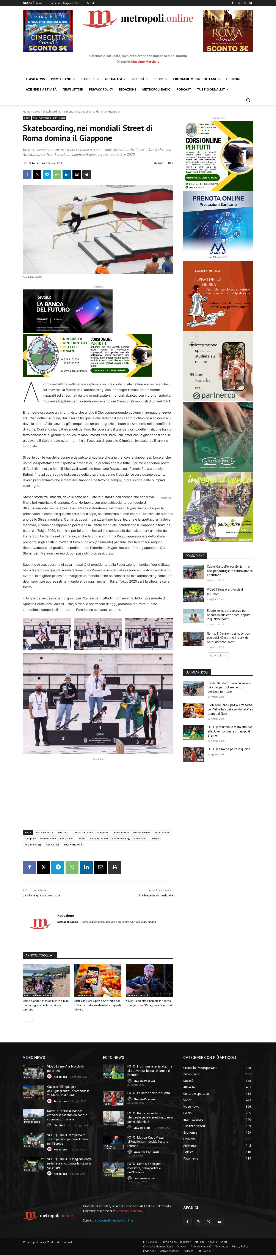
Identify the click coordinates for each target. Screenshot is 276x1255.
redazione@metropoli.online (113, 1220)
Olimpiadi (30, 838)
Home (26, 111)
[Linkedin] (67, 174)
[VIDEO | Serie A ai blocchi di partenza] (193, 595)
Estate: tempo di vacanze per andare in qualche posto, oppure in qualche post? (229, 615)
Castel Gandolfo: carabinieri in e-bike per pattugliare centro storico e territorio (46, 1005)
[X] (244, 3)
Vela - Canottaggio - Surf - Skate (49, 117)
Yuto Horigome (73, 844)
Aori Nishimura (44, 832)
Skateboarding (121, 838)
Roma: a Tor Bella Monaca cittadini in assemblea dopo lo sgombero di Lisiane (67, 1115)
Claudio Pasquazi (145, 1080)
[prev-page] (25, 1019)
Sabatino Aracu (99, 838)
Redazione (38, 163)
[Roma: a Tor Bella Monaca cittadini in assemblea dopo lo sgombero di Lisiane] (33, 1116)
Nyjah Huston (162, 832)
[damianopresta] (218, 437)
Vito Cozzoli (53, 844)
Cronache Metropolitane (37, 995)
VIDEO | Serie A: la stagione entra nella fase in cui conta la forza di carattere (69, 1163)
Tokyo (155, 838)
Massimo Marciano (145, 61)
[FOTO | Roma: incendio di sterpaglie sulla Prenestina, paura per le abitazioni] (113, 1118)
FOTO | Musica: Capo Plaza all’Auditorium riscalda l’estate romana (147, 1142)
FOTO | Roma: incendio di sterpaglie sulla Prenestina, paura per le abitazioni (150, 1117)
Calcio (27, 1077)
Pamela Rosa (48, 838)
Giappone (102, 832)
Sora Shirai (140, 838)
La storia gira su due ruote (41, 895)
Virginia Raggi (33, 844)
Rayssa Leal (67, 838)
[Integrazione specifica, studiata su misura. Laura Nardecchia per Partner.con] (218, 366)
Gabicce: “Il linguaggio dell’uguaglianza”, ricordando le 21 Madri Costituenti (68, 1091)
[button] (248, 100)
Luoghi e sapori (84, 995)
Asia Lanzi (63, 832)
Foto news (110, 1124)
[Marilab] (218, 226)
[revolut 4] (98, 311)
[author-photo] (50, 1076)
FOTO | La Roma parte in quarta (229, 749)
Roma (81, 838)
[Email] (76, 174)
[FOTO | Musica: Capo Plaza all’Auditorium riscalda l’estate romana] (113, 1143)
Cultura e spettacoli (138, 995)
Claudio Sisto (61, 1125)
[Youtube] (250, 3)
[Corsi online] (98, 355)
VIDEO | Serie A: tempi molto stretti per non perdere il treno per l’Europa (67, 1139)
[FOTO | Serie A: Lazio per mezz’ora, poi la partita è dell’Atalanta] (113, 1169)
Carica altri (216, 655)
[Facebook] (232, 3)
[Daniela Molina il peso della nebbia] (218, 296)
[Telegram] (47, 174)
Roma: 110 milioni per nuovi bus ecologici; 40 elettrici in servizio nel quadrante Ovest (228, 638)
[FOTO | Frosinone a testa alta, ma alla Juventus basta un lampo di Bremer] (193, 732)
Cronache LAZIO (83, 832)
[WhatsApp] (57, 174)
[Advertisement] (98, 791)
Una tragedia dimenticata (155, 895)
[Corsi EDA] (218, 156)
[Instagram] (238, 3)
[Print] (86, 174)
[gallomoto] (218, 507)
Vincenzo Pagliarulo (146, 1151)
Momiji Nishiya (141, 832)
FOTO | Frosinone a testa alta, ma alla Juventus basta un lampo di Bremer (230, 731)
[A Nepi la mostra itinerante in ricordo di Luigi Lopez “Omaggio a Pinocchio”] (149, 980)
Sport (36, 111)
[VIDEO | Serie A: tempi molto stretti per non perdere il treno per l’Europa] (33, 1140)
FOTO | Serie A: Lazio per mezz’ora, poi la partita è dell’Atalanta (144, 1168)
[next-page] (32, 1019)
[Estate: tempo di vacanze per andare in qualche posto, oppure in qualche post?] (193, 616)
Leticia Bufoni (121, 832)
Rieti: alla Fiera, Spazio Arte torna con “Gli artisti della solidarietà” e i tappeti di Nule (97, 1005)
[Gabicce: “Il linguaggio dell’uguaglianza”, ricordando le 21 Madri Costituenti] (33, 1092)
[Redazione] (25, 163)
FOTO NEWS (113, 1057)
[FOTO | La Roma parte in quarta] (193, 754)
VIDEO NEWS (34, 1057)
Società (28, 1097)
